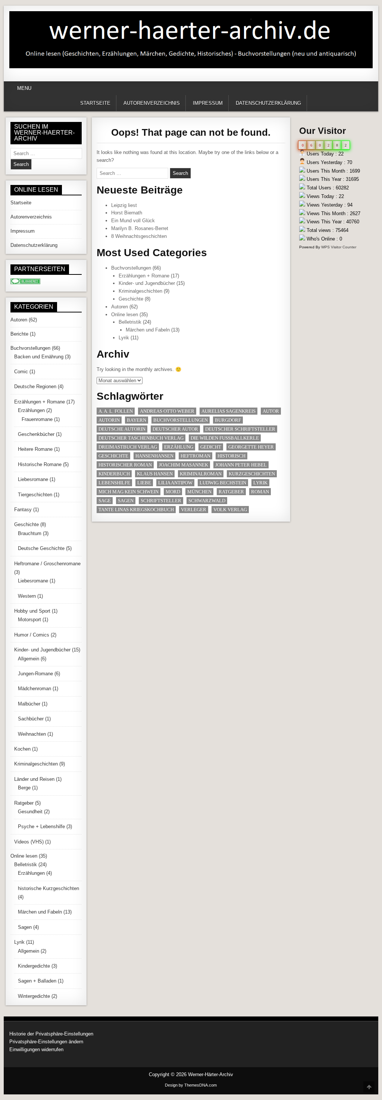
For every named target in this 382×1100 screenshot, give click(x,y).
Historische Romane (40, 464)
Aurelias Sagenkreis (228, 411)
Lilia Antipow (175, 482)
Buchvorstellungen (131, 268)
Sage (104, 500)
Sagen (126, 500)
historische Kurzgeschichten (48, 888)
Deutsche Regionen (35, 386)
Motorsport (29, 619)
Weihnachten (32, 734)
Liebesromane (33, 479)
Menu (24, 88)
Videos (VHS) (29, 842)
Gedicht (210, 447)
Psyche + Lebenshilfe (41, 826)
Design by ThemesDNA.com (191, 1085)
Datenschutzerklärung (268, 103)
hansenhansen (154, 456)
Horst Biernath (126, 213)
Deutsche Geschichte (41, 548)
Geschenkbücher (36, 434)
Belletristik (130, 322)
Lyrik (124, 337)
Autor (271, 411)
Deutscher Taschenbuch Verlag (141, 438)
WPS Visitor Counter (338, 247)
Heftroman (195, 456)
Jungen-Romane (35, 673)
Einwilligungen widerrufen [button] (36, 1049)
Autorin (109, 420)
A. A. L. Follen (115, 411)
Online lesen (124, 314)
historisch (231, 456)
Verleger (193, 509)
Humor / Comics (31, 635)
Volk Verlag (230, 509)
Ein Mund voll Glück (133, 220)
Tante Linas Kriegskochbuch (136, 509)
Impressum (208, 103)
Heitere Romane (35, 449)
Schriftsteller (161, 500)
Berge (24, 788)
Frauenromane (37, 419)
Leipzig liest (124, 205)
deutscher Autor (175, 429)
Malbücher (29, 704)
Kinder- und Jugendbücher (147, 283)
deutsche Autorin (121, 429)
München (199, 491)
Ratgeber (231, 491)
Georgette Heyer (251, 447)
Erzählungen (31, 410)
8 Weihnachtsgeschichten (139, 236)
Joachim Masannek (183, 465)
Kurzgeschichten (252, 474)
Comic (21, 371)
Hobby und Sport (32, 611)
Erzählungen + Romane (144, 276)
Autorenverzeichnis (151, 103)
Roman (260, 491)
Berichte (19, 334)
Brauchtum (29, 533)
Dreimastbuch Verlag (127, 447)
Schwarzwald (206, 500)
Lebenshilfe (114, 482)
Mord (173, 491)
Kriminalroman (201, 474)
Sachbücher (31, 719)
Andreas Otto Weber (167, 411)
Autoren (119, 306)
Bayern (136, 420)
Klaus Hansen (155, 474)
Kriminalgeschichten (140, 291)
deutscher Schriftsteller (240, 429)
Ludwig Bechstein (223, 482)
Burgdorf (228, 420)
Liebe (144, 482)
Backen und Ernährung (38, 356)
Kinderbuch (114, 474)
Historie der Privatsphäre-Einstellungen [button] (51, 1034)
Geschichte (131, 299)
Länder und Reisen (34, 779)
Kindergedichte (34, 966)
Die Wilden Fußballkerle (225, 438)
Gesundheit (30, 811)
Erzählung (178, 447)
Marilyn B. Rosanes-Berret (139, 228)
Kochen (22, 749)
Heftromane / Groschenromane (47, 563)
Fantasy (23, 509)
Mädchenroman (34, 688)
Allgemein (28, 658)
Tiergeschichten (35, 494)
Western (27, 596)
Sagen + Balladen (37, 981)
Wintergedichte (34, 996)
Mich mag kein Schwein (128, 491)
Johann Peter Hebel (241, 465)
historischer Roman (125, 465)
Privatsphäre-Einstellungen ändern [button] (46, 1041)
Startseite (95, 103)
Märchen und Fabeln (148, 330)
